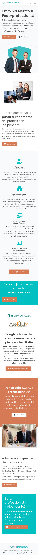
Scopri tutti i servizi (20, 272)
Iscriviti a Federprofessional (19, 369)
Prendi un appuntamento (17, 527)
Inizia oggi (10, 37)
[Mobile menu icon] (35, 3)
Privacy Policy (30, 553)
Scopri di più (11, 144)
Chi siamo (24, 37)
